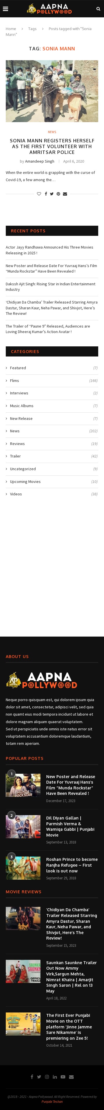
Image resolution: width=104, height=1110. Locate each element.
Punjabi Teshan (52, 1101)
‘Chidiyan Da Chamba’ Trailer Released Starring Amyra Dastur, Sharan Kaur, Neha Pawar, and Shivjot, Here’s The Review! (52, 307)
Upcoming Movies (54, 481)
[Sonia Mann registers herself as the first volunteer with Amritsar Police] (52, 91)
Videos (54, 494)
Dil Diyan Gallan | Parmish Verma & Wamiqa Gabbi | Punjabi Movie (70, 826)
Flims (54, 380)
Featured (54, 367)
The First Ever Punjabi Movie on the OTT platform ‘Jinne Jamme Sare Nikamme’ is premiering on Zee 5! (69, 1026)
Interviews (54, 393)
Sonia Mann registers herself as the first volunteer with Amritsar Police (52, 146)
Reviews (54, 443)
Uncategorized (54, 468)
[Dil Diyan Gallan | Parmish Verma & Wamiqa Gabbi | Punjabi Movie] (23, 826)
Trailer (54, 456)
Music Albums (54, 405)
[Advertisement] (52, 570)
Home (11, 28)
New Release (54, 418)
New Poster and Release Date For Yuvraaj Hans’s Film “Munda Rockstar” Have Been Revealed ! (51, 268)
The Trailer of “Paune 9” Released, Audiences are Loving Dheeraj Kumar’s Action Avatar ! (48, 329)
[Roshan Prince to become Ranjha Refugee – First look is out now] (23, 868)
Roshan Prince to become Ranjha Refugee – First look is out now (72, 865)
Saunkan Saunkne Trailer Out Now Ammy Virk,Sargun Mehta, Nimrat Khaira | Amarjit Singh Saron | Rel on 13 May (71, 976)
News (52, 132)
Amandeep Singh (39, 161)
